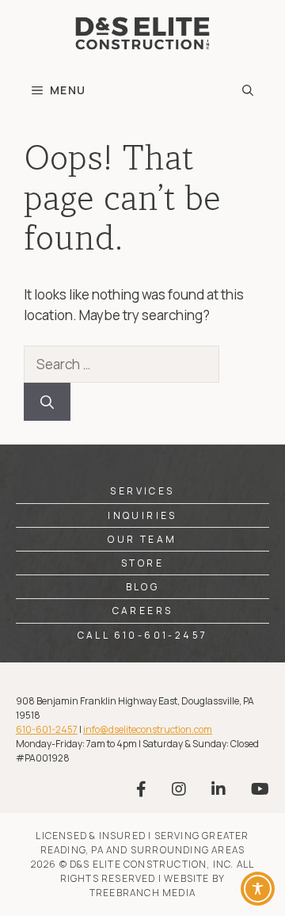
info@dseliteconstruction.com (147, 729)
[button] (247, 90)
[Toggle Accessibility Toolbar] (257, 888)
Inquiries (142, 515)
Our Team (142, 539)
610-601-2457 (47, 729)
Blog (143, 586)
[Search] (47, 402)
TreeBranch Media (142, 892)
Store (142, 563)
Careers (142, 610)
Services (142, 491)
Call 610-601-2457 (143, 635)
